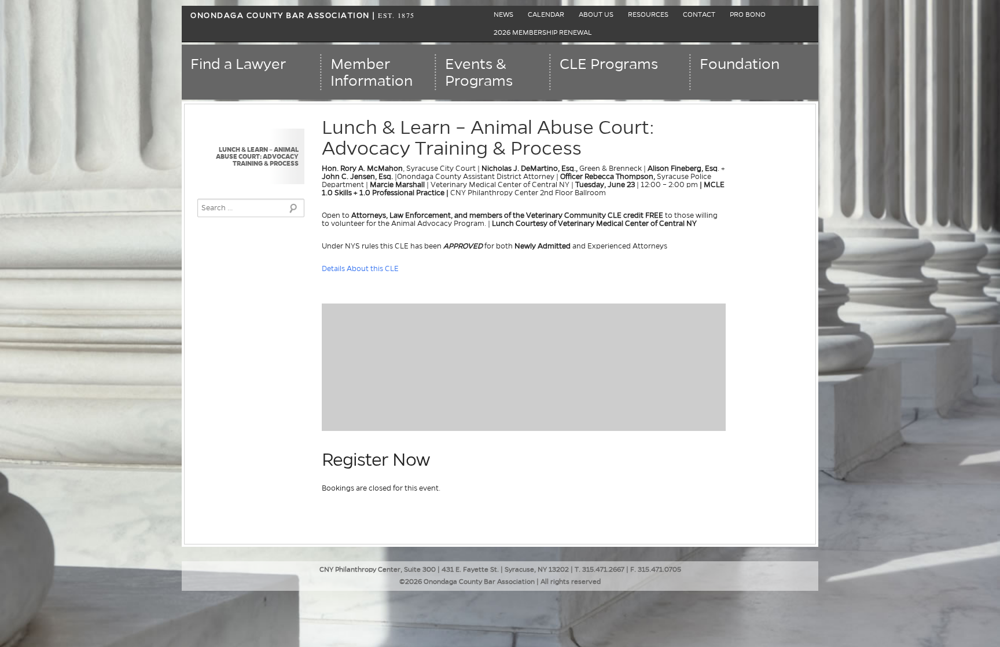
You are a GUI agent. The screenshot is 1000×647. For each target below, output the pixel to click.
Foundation (740, 64)
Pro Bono (748, 15)
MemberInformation (371, 72)
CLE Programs (609, 64)
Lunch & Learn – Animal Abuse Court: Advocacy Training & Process (257, 156)
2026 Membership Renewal (543, 32)
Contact (699, 15)
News (503, 15)
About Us (596, 15)
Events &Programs (479, 72)
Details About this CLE (361, 269)
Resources (648, 15)
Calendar (546, 15)
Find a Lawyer (238, 64)
